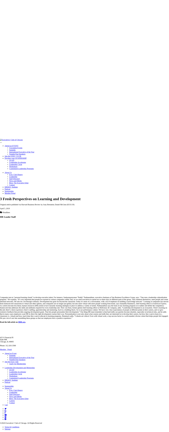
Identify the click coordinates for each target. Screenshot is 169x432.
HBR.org (21, 322)
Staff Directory (14, 179)
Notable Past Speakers (17, 154)
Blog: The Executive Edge (19, 183)
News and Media (15, 181)
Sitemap (7, 429)
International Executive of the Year (21, 152)
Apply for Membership (17, 364)
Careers (12, 401)
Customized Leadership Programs (21, 169)
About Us (8, 173)
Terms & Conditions (12, 427)
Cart (6, 405)
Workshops (13, 167)
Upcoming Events (15, 148)
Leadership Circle (15, 164)
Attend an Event (10, 353)
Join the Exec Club (11, 362)
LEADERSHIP (16, 158)
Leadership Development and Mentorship (20, 368)
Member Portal (10, 193)
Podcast (7, 189)
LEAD (11, 160)
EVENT (11, 146)
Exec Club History (16, 175)
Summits (12, 150)
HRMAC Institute (11, 187)
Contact (12, 185)
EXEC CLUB (13, 156)
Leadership (13, 177)
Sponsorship (9, 191)
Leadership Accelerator (17, 162)
